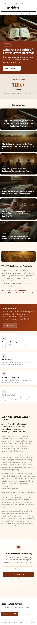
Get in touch (25, 614)
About (9, 622)
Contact (21, 622)
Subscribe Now (18, 574)
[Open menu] (34, 8)
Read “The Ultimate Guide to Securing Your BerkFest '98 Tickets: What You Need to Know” (17, 291)
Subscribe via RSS (11, 614)
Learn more (9, 325)
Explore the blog (10, 68)
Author (15, 622)
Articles (3, 622)
